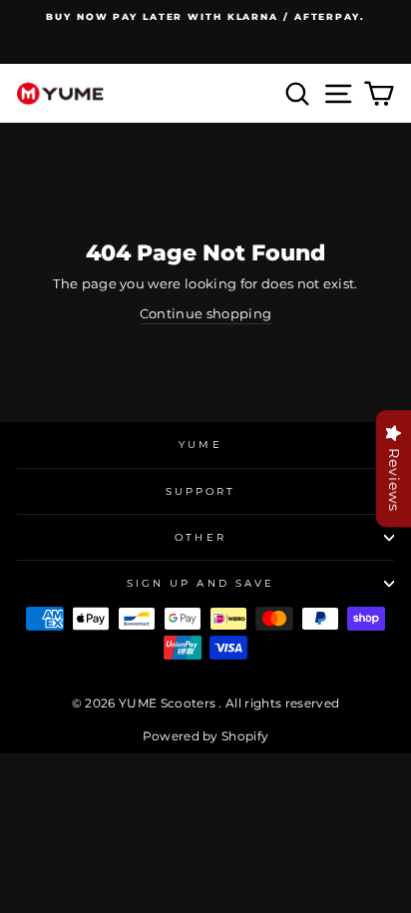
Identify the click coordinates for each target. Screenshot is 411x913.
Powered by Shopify (206, 735)
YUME (200, 444)
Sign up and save (200, 583)
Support (201, 491)
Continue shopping (205, 313)
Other (200, 537)
